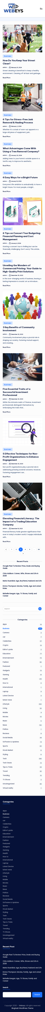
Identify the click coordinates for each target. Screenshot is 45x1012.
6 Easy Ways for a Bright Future (20, 177)
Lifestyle (6, 704)
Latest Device (8, 696)
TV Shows (6, 780)
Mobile (5, 712)
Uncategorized (8, 784)
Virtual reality (8, 788)
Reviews (6, 733)
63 (39, 549)
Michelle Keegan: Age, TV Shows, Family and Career (20, 594)
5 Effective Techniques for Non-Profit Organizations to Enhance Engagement (21, 456)
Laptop (5, 691)
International (8, 687)
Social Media (8, 738)
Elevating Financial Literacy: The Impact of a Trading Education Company (21, 521)
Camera (6, 633)
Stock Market (8, 750)
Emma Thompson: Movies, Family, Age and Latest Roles (22, 587)
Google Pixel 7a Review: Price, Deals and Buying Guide (21, 567)
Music (5, 721)
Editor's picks (8, 649)
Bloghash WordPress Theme (22, 1008)
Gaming (6, 675)
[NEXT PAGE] (23, 554)
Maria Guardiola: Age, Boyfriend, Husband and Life (22, 581)
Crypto (5, 645)
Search (5, 987)
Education (6, 654)
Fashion (6, 662)
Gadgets (6, 670)
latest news (7, 700)
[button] (6, 549)
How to (5, 683)
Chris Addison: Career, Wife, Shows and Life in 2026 (20, 574)
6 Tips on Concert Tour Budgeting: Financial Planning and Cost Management (22, 236)
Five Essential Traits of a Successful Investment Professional (16, 392)
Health (5, 679)
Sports (5, 746)
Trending (6, 775)
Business (7, 56)
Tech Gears (7, 763)
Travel (5, 771)
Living (5, 708)
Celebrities (7, 641)
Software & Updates (11, 742)
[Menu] (41, 8)
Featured (6, 666)
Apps (5, 624)
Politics (5, 729)
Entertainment (8, 658)
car (4, 637)
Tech (5, 759)
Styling (5, 754)
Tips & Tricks (7, 767)
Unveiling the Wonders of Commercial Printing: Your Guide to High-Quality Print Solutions (22, 268)
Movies (5, 717)
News (5, 725)
